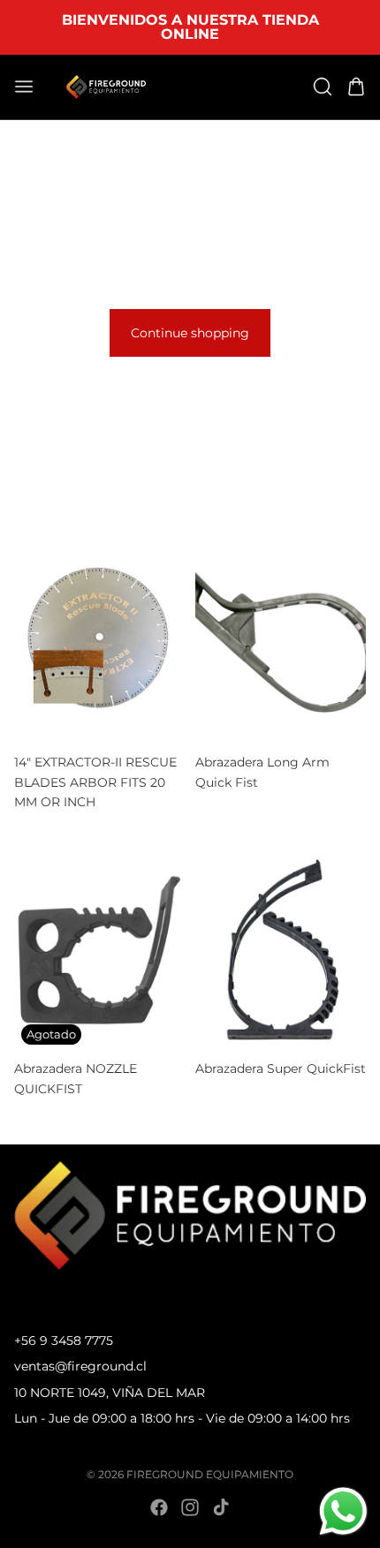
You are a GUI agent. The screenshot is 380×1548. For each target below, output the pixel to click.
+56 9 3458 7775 (63, 1340)
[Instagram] (190, 1507)
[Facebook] (159, 1507)
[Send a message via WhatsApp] (343, 1511)
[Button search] (322, 86)
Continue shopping (190, 333)
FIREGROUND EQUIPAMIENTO (209, 1474)
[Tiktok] (221, 1507)
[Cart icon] (356, 86)
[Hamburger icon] (23, 86)
